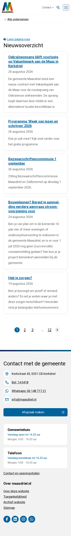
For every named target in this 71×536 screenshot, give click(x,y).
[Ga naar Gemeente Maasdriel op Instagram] (23, 519)
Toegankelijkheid (15, 496)
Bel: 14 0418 (20, 382)
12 (50, 330)
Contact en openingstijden (21, 473)
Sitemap (9, 508)
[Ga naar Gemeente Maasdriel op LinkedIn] (15, 519)
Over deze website (16, 491)
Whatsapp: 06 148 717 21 (29, 391)
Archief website (14, 502)
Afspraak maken (45, 413)
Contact (46, 7)
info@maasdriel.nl (24, 399)
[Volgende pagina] (57, 329)
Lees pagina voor (18, 39)
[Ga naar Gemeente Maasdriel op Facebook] (6, 519)
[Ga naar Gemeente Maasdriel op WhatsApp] (31, 519)
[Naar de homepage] (7, 7)
